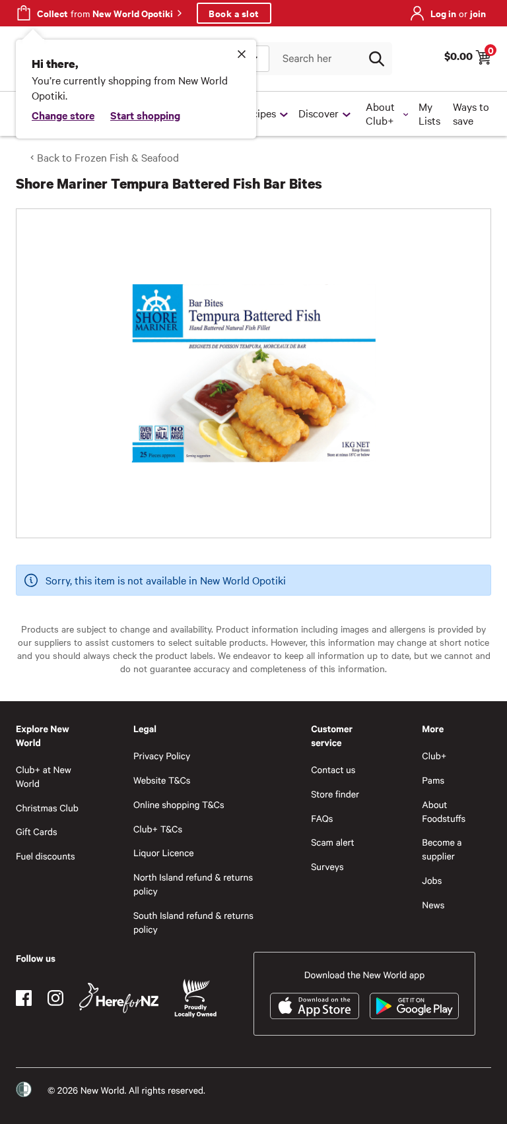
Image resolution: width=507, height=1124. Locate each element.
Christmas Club (47, 807)
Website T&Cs (162, 780)
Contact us (333, 769)
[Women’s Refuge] (24, 1090)
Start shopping (145, 115)
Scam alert (333, 842)
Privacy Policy (161, 755)
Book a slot (234, 13)
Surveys (327, 866)
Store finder (335, 794)
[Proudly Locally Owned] (195, 998)
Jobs (432, 880)
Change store (63, 115)
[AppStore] (314, 1006)
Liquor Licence (163, 852)
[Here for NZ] (118, 998)
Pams (433, 780)
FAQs (322, 818)
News (433, 904)
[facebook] (24, 998)
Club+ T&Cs (157, 829)
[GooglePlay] (414, 1006)
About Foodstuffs (443, 811)
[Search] (376, 59)
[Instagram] (55, 998)
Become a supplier (441, 849)
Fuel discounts (45, 856)
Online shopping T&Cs (178, 804)
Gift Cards (36, 831)
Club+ (434, 755)
